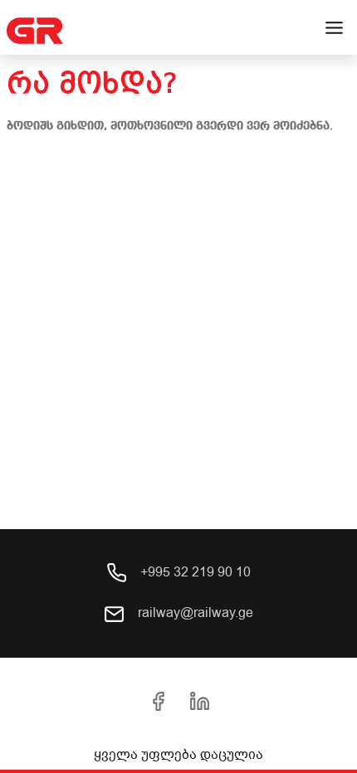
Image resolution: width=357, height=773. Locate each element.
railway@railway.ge (193, 613)
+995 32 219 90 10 (194, 572)
